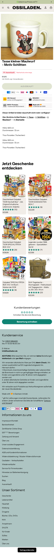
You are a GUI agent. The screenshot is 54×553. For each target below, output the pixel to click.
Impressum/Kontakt (10, 421)
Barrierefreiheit (8, 425)
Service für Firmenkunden (12, 468)
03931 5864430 (11, 341)
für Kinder (6, 531)
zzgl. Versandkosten (16, 79)
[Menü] (3, 8)
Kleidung (5, 508)
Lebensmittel (7, 500)
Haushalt (5, 504)
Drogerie (5, 512)
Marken (5, 539)
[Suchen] (8, 7)
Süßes (4, 536)
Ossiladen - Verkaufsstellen (13, 460)
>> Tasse (30, 117)
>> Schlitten (40, 117)
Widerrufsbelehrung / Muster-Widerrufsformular (21, 456)
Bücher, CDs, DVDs (10, 516)
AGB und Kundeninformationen (14, 452)
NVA (4, 520)
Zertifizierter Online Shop (12, 429)
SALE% (5, 527)
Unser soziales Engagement (13, 444)
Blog (4, 480)
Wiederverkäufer (8, 464)
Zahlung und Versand (10, 436)
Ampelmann (7, 524)
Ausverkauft (7, 484)
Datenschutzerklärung (11, 448)
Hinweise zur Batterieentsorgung (15, 472)
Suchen (5, 476)
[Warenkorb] (51, 7)
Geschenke (6, 496)
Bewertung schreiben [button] (27, 321)
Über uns (5, 440)
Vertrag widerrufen (27, 550)
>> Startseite (19, 120)
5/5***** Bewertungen (10, 433)
